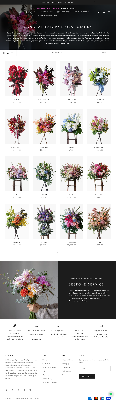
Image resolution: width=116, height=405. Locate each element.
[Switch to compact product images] (12, 53)
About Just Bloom (68, 360)
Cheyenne (17, 242)
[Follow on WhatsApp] (30, 390)
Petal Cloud (71, 100)
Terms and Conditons (49, 382)
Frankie (44, 195)
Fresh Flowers (68, 9)
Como (71, 147)
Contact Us (46, 363)
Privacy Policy (47, 379)
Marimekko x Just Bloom (48, 9)
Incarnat (17, 100)
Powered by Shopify (30, 398)
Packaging (65, 363)
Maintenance (66, 371)
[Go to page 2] (64, 252)
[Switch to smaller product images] (8, 53)
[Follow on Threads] (18, 390)
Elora (17, 195)
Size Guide (66, 367)
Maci (99, 242)
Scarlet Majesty (17, 147)
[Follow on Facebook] (6, 390)
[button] (111, 394)
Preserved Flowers (46, 12)
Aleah (71, 195)
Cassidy (98, 195)
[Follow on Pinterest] (24, 390)
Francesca (71, 242)
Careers (65, 375)
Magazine (45, 375)
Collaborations (64, 12)
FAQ (43, 371)
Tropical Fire (44, 100)
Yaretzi (44, 242)
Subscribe (87, 376)
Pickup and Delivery (49, 367)
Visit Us (45, 360)
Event (76, 12)
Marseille (98, 147)
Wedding (85, 12)
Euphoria (44, 147)
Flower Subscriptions (47, 15)
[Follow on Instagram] (12, 390)
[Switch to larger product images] (4, 53)
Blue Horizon (99, 100)
